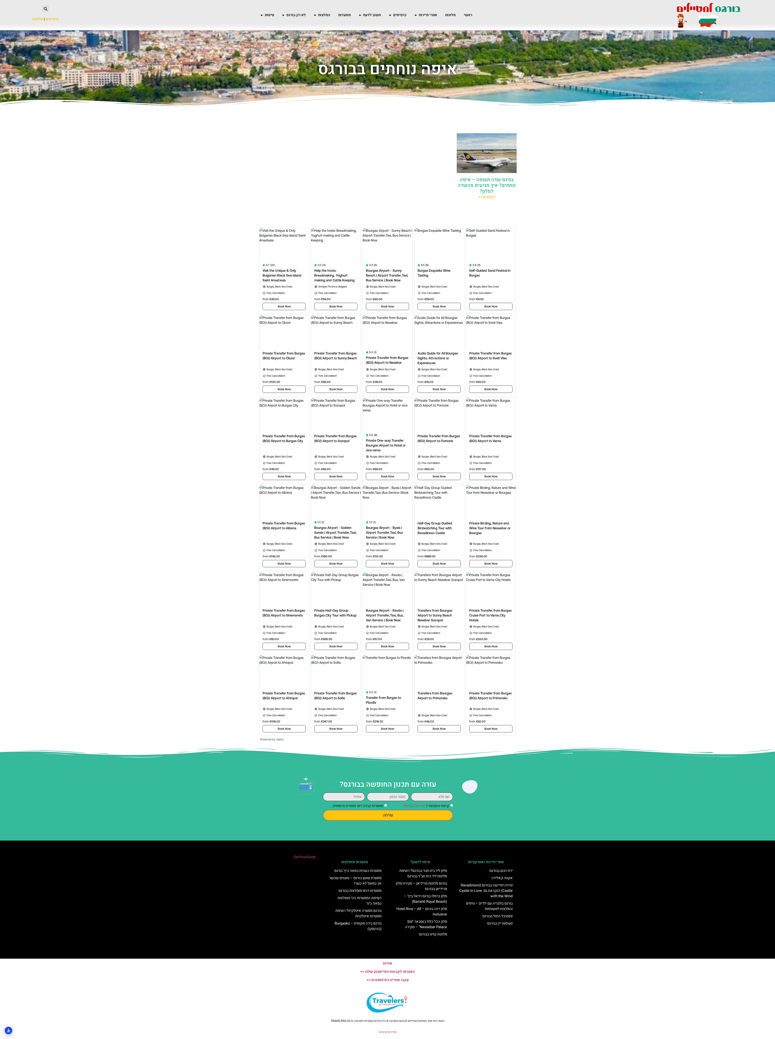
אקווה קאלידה (502, 878)
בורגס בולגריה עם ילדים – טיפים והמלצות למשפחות (489, 906)
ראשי (468, 15)
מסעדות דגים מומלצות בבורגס (359, 890)
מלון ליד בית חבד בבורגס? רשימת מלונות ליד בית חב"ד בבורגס (423, 873)
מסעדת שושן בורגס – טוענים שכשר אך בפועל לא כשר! (355, 880)
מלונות (450, 15)
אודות (387, 963)
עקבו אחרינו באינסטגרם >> (388, 980)
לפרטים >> (486, 197)
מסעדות (344, 15)
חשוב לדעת (372, 15)
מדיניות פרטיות (387, 1032)
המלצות (324, 15)
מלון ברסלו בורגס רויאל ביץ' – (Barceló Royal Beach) (425, 898)
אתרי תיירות (428, 15)
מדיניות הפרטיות (414, 805)
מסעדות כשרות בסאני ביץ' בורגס (357, 870)
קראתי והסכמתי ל (426, 805)
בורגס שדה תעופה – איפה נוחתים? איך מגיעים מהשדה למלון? (487, 185)
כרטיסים (399, 15)
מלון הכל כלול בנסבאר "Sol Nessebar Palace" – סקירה (426, 924)
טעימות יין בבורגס (500, 923)
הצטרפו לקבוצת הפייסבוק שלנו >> (387, 971)
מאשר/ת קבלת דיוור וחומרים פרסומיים (358, 805)
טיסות (269, 15)
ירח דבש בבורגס (501, 870)
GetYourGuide (304, 857)
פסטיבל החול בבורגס (497, 916)
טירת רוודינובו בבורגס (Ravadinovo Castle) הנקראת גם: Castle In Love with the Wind (486, 891)
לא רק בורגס (296, 15)
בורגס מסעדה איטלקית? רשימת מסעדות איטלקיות (358, 913)
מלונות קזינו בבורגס (433, 934)
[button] (45, 9)
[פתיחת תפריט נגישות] (8, 1030)
